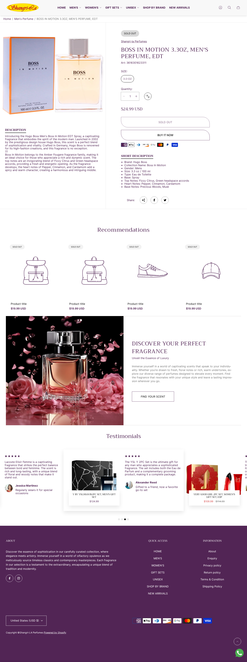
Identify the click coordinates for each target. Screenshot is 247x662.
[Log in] (220, 7)
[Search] (229, 7)
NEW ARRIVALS (158, 593)
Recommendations (123, 230)
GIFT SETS (157, 572)
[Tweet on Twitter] (165, 200)
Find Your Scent (153, 396)
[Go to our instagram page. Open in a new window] (18, 578)
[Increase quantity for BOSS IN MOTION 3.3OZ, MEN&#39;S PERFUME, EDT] (136, 96)
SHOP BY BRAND (158, 586)
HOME (158, 551)
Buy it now (165, 135)
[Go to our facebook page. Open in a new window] (9, 578)
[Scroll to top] (237, 641)
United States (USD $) (25, 620)
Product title (19, 303)
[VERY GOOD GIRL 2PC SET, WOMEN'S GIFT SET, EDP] (94, 480)
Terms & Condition (212, 579)
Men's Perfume (23, 18)
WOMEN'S (157, 565)
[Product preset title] (36, 270)
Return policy (212, 572)
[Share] (143, 200)
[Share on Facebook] (154, 200)
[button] (119, 519)
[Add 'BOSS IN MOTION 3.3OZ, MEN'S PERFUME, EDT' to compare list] (148, 96)
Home (7, 18)
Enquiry (212, 558)
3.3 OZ (127, 78)
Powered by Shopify (55, 632)
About (212, 551)
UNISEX (158, 579)
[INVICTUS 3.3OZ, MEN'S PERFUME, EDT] (214, 480)
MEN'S (158, 558)
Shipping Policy (212, 586)
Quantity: (126, 88)
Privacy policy (212, 565)
